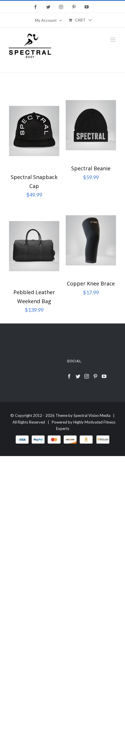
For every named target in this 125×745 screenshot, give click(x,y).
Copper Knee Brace (91, 283)
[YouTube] (104, 376)
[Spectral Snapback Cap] (34, 131)
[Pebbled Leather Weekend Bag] (34, 246)
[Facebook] (69, 376)
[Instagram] (86, 376)
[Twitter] (78, 376)
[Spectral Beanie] (91, 127)
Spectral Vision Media (92, 415)
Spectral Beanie (90, 168)
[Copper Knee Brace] (91, 242)
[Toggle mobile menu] (113, 40)
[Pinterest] (95, 376)
